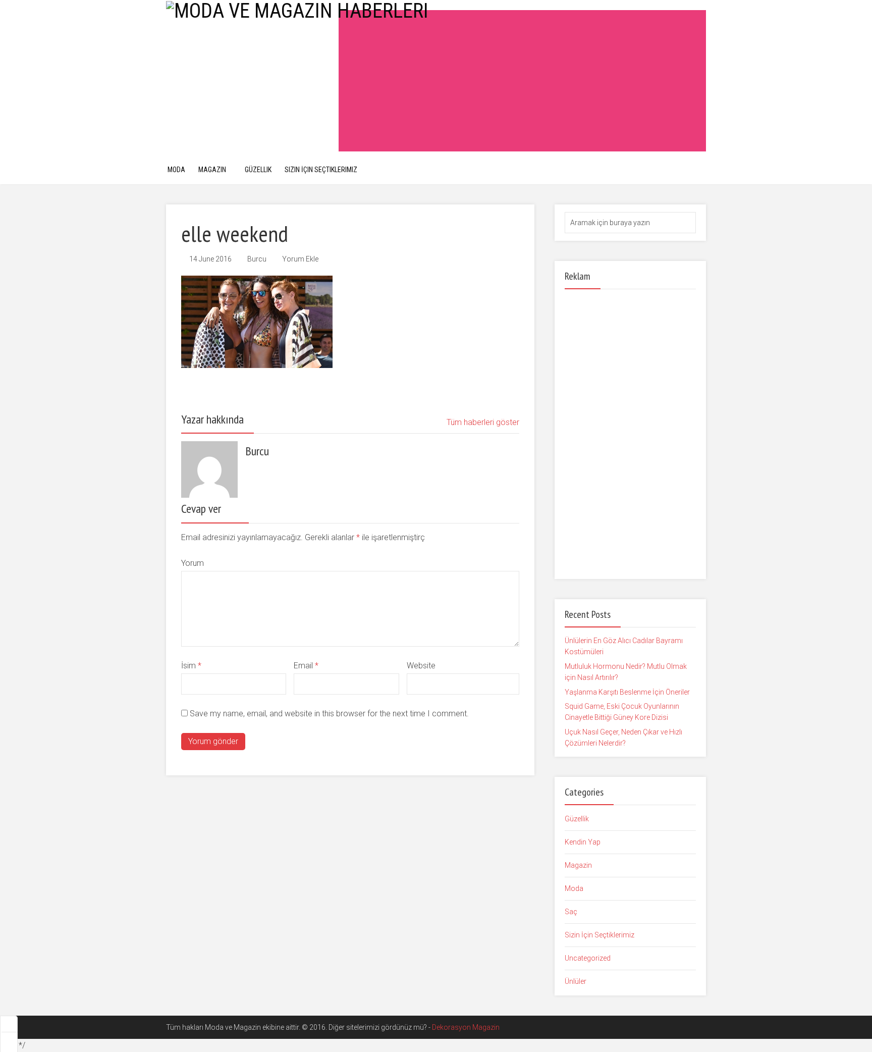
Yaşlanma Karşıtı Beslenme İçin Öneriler (627, 692)
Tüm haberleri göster (483, 422)
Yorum (192, 563)
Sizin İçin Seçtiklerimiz (321, 170)
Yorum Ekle (300, 259)
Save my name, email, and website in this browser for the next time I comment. (329, 713)
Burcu (256, 259)
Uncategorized (588, 958)
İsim (191, 665)
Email (306, 665)
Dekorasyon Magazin (466, 1027)
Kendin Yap (583, 842)
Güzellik (258, 170)
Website (421, 665)
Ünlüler (575, 981)
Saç (571, 912)
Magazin (212, 170)
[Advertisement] (522, 80)
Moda (176, 170)
